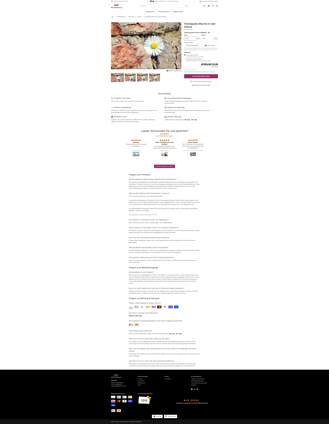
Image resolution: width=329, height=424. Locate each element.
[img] (164, 134)
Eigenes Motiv (178, 11)
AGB (139, 385)
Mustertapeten (164, 11)
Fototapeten (150, 11)
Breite (203, 35)
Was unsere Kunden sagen (199, 383)
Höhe (185, 35)
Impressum (141, 381)
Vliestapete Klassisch (195, 55)
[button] (117, 77)
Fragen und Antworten (198, 379)
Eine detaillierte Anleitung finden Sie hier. (143, 215)
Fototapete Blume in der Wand (155, 16)
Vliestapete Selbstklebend (198, 59)
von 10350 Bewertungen (164, 136)
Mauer (139, 16)
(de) (204, 6)
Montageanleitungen (197, 381)
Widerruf (194, 385)
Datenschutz (141, 383)
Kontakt (140, 379)
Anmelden (167, 379)
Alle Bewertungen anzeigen (164, 166)
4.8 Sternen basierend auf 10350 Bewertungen (192, 403)
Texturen (131, 16)
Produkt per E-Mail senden (202, 85)
